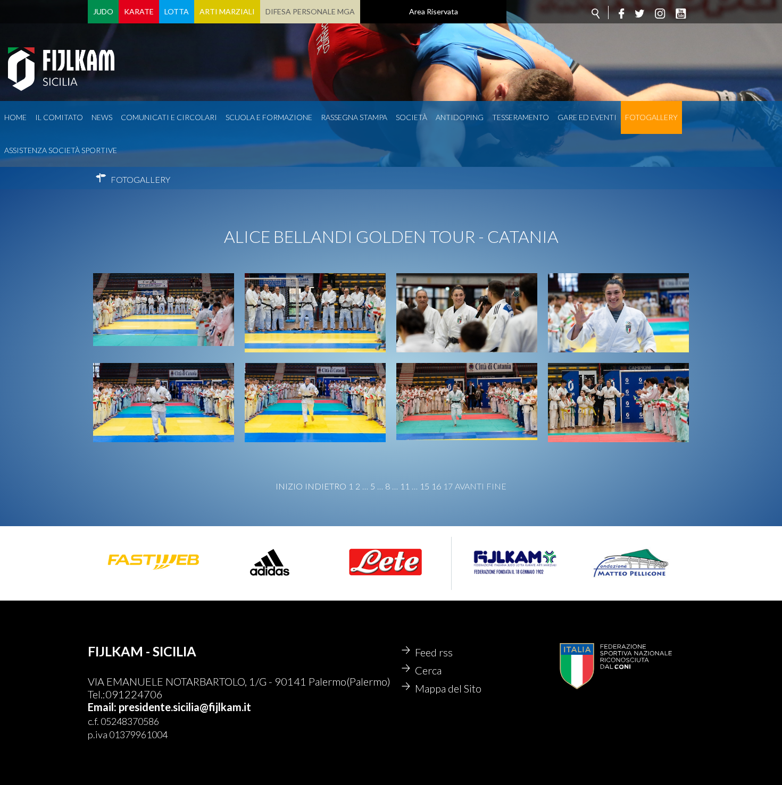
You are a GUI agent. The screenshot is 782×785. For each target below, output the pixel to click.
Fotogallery (651, 117)
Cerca (428, 670)
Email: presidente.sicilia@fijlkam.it (169, 706)
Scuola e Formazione (269, 117)
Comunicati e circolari (169, 117)
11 (405, 486)
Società (411, 117)
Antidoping (460, 117)
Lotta (176, 11)
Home (15, 117)
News (101, 117)
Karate (139, 11)
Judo (103, 11)
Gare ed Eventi (587, 117)
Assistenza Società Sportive (60, 150)
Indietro (325, 486)
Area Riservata (433, 11)
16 (436, 486)
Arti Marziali (227, 11)
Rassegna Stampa (354, 117)
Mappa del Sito (448, 688)
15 (424, 486)
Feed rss (434, 652)
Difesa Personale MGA (310, 11)
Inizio (289, 486)
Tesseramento (520, 117)
